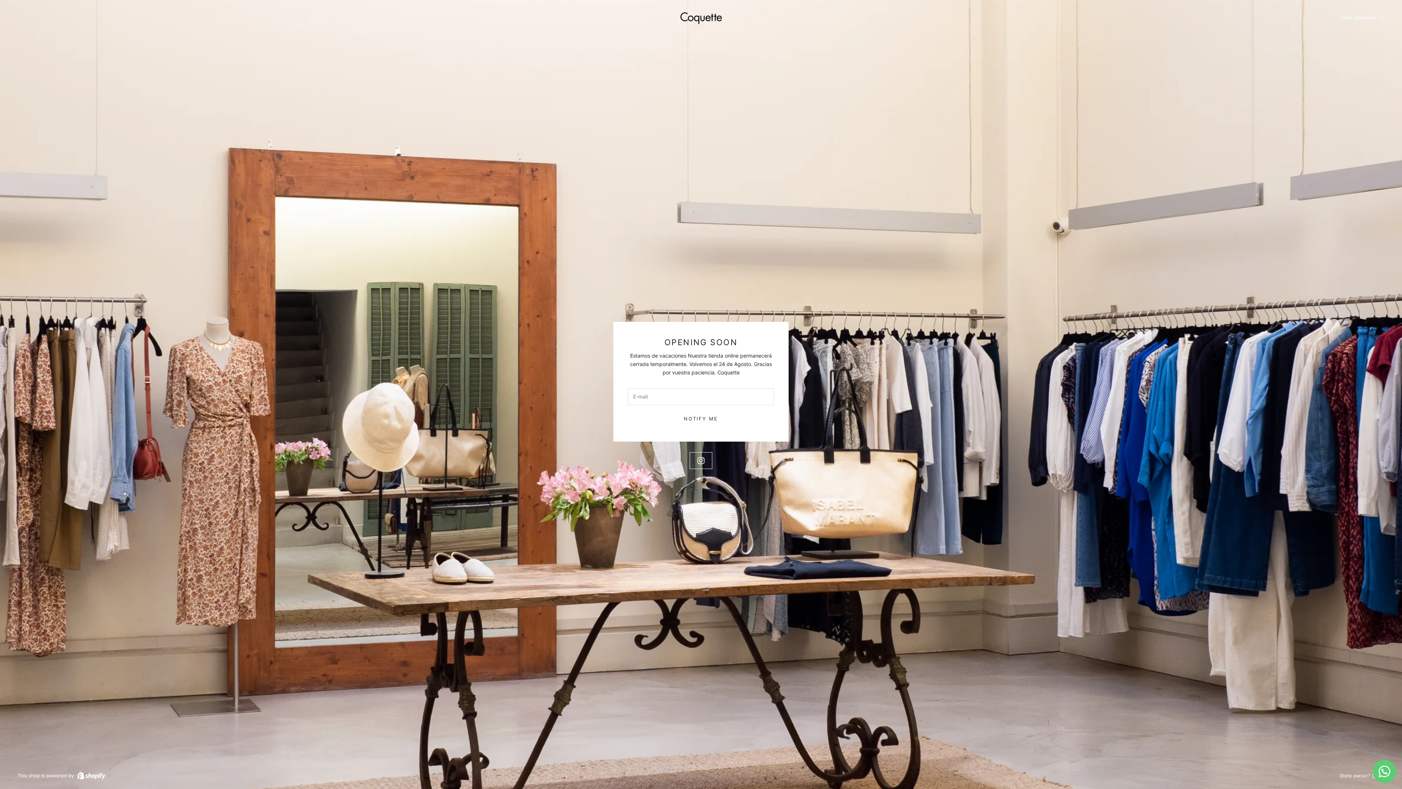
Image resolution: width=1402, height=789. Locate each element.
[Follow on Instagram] (701, 461)
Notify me (701, 419)
